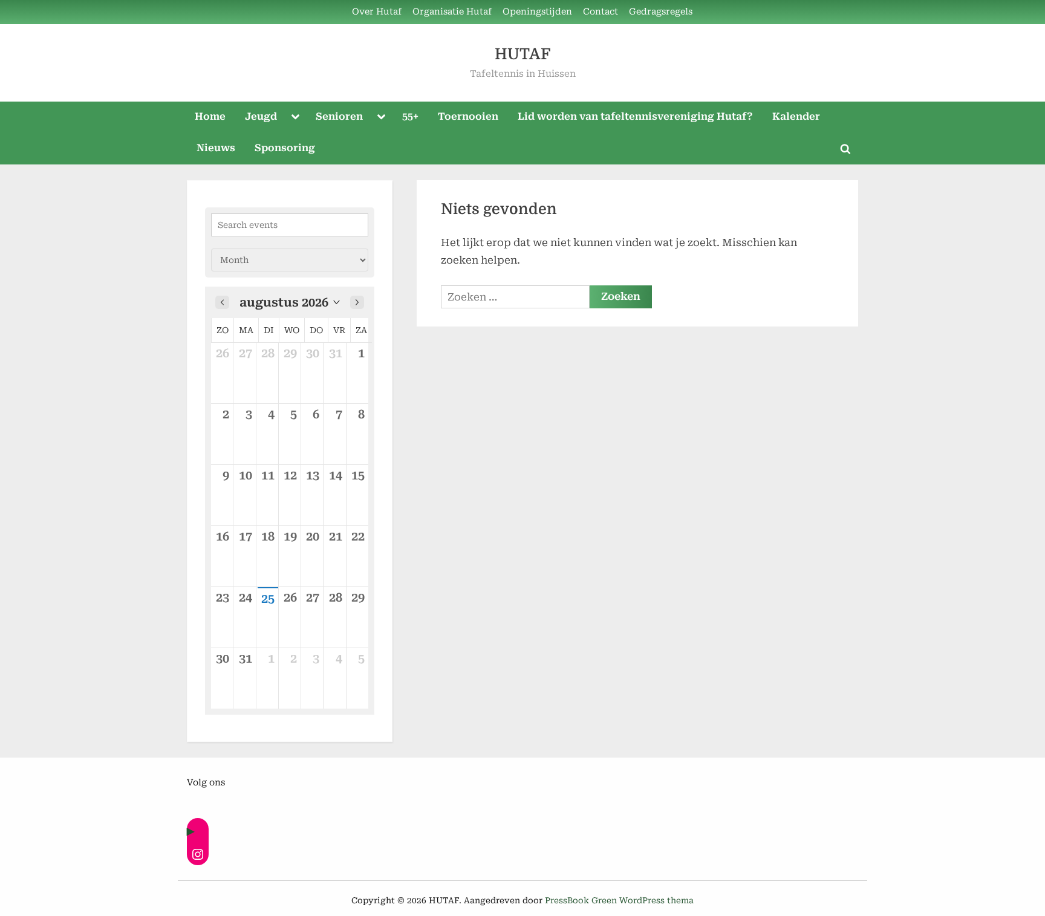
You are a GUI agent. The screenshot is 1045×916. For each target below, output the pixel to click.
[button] (289, 302)
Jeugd (261, 116)
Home (210, 116)
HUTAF (522, 54)
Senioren (339, 116)
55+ (410, 116)
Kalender (796, 116)
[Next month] (357, 302)
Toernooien (468, 116)
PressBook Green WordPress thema (619, 900)
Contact (600, 12)
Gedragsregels (660, 12)
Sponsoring (285, 148)
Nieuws (216, 148)
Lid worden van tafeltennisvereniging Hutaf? (635, 116)
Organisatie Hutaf (452, 12)
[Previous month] (222, 302)
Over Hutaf (377, 12)
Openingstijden (537, 12)
